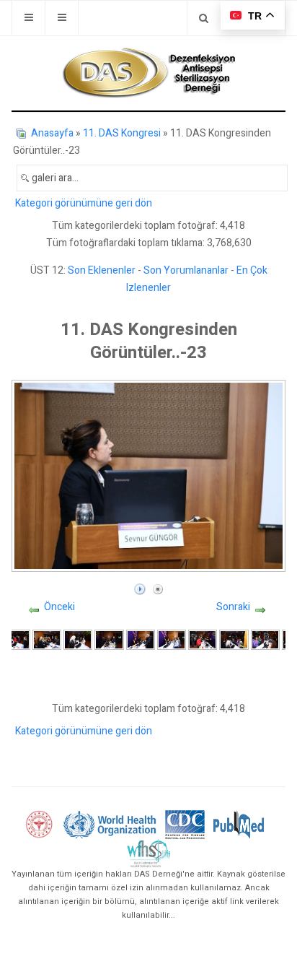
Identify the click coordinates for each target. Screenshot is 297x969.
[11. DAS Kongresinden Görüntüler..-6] (108, 639)
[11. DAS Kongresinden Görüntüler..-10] (233, 639)
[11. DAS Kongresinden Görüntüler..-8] (171, 639)
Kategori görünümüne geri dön (83, 203)
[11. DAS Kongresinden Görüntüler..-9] (202, 639)
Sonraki (233, 606)
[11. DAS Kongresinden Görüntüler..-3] (15, 639)
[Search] (204, 18)
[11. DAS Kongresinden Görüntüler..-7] (140, 639)
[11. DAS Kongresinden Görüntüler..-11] (265, 639)
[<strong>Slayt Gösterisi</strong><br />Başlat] (140, 586)
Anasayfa (52, 133)
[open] (28, 18)
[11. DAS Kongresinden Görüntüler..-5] (77, 639)
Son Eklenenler (102, 270)
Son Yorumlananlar (186, 270)
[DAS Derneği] (148, 73)
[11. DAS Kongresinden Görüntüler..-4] (46, 639)
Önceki (59, 606)
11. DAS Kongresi (122, 133)
